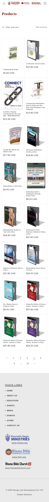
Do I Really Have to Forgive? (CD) (10, 305)
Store (10, 420)
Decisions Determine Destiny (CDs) (34, 151)
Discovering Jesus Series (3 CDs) (35, 269)
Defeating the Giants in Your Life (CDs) (12, 231)
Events (11, 406)
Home (10, 391)
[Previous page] (7, 358)
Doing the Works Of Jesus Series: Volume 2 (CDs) (13, 341)
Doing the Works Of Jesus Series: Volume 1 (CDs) (35, 305)
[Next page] (34, 363)
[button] (4, 3)
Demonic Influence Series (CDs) (13, 269)
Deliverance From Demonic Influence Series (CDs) (35, 232)
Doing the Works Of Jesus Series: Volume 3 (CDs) (35, 341)
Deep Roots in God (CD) (12, 186)
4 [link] (34, 358)
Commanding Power (11, 69)
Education (12, 401)
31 (28, 363)
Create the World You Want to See (11, 151)
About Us (12, 396)
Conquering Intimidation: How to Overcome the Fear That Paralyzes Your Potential (35, 106)
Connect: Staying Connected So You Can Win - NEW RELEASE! (12, 114)
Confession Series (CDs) (35, 64)
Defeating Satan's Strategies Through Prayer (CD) (33, 194)
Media (10, 411)
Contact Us (13, 425)
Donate (11, 416)
